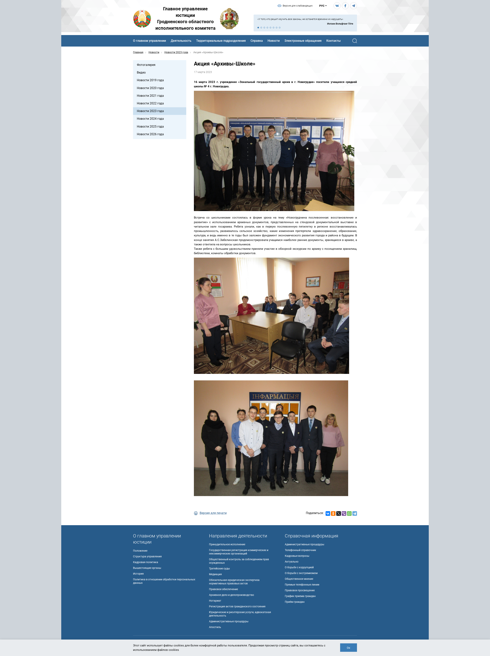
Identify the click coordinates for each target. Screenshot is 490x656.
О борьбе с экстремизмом (301, 573)
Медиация (215, 574)
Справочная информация (311, 536)
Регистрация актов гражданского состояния (237, 606)
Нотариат (215, 600)
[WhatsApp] (349, 513)
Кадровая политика (145, 562)
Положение (140, 550)
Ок (348, 647)
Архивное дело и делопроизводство (231, 594)
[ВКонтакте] (328, 513)
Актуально (291, 561)
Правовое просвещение (300, 590)
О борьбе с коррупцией (299, 567)
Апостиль (215, 627)
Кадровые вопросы (297, 555)
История (138, 573)
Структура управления (147, 556)
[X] (338, 513)
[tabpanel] (305, 21)
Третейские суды (219, 568)
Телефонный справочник (300, 550)
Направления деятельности (238, 536)
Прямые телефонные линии (302, 584)
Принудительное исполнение (227, 544)
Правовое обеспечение (223, 589)
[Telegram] (354, 513)
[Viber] (344, 513)
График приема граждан (300, 596)
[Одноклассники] (333, 513)
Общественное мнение (299, 578)
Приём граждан (295, 601)
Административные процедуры (228, 621)
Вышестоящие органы (147, 567)
